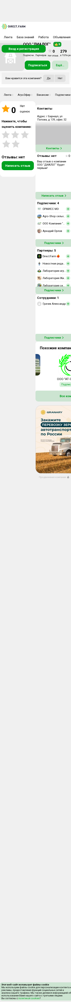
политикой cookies (29, 998)
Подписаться (37, 65)
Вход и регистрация (24, 49)
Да (48, 78)
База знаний (25, 37)
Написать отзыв (17, 165)
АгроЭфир (25, 94)
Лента (8, 37)
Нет (60, 78)
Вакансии (44, 94)
